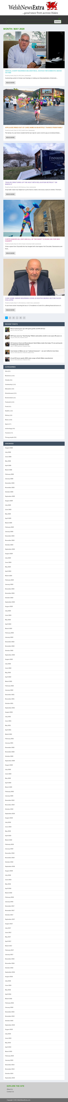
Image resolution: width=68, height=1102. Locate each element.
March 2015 (8, 1051)
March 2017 (8, 945)
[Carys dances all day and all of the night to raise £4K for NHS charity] (34, 218)
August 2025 (9, 500)
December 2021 (9, 694)
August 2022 (9, 659)
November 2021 (9, 699)
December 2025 (9, 483)
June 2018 (8, 879)
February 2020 (9, 791)
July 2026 (8, 452)
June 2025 (8, 509)
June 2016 (8, 985)
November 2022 (9, 646)
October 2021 (9, 703)
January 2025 (9, 531)
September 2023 (10, 602)
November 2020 (9, 751)
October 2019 (9, 809)
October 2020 (9, 756)
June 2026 (8, 456)
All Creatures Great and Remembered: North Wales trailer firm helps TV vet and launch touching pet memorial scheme (36, 343)
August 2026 (9, 448)
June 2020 (8, 774)
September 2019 (10, 813)
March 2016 (8, 998)
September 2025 (10, 496)
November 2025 (9, 487)
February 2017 (9, 950)
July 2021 (8, 716)
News (23, 75)
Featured (22, 337)
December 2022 (9, 641)
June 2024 (8, 562)
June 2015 (8, 1038)
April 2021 (8, 730)
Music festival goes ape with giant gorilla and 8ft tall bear (27, 328)
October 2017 (9, 915)
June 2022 (8, 668)
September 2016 (10, 972)
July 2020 (8, 769)
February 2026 (9, 474)
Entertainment (9, 393)
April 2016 (8, 994)
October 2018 (9, 862)
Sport (6, 424)
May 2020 (8, 778)
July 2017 (8, 928)
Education (8, 388)
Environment (9, 397)
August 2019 (9, 818)
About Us (10, 1089)
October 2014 (9, 1073)
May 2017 (8, 937)
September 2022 (10, 655)
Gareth (11, 75)
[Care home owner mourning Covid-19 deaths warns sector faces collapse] (34, 277)
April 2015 (8, 1047)
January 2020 (9, 796)
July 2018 (8, 875)
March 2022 (8, 681)
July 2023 (8, 611)
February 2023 (9, 633)
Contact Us (10, 1091)
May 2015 (8, 1042)
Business (24, 187)
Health (23, 130)
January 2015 (9, 1060)
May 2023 (8, 619)
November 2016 (9, 963)
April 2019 (8, 835)
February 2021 (9, 738)
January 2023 (9, 637)
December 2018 (9, 853)
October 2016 (9, 967)
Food (6, 406)
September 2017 (10, 919)
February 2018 (9, 897)
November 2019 (9, 804)
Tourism (7, 433)
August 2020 (9, 765)
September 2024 (10, 549)
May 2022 (8, 672)
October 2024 (9, 544)
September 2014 (10, 1078)
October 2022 (9, 650)
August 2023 (9, 606)
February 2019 (9, 844)
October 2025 (9, 492)
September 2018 (10, 866)
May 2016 (8, 990)
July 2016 (8, 981)
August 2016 (9, 976)
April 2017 (8, 941)
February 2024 (9, 580)
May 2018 (8, 884)
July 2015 (8, 1033)
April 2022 (8, 677)
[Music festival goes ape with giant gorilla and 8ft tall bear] (7, 330)
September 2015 (10, 1025)
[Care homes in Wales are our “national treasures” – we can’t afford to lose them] (7, 352)
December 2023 (9, 589)
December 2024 (9, 536)
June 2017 (8, 932)
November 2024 (9, 540)
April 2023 (8, 624)
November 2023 (9, 593)
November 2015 (9, 1016)
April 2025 (8, 518)
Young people (9, 437)
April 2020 (8, 782)
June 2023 (8, 615)
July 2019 (8, 822)
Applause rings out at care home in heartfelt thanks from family (34, 127)
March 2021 (8, 734)
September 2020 (10, 760)
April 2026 (8, 465)
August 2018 (9, 871)
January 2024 (9, 584)
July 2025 (8, 505)
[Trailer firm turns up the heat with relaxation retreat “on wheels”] (34, 161)
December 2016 (9, 959)
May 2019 (8, 831)
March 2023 (8, 628)
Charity (23, 244)
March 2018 (8, 892)
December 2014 (9, 1064)
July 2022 (8, 663)
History (7, 415)
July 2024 (8, 558)
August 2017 (9, 923)
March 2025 (8, 522)
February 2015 (9, 1056)
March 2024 (8, 575)
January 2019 (9, 849)
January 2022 (9, 690)
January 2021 (9, 743)
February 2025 (9, 527)
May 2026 (8, 461)
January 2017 (9, 954)
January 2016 (9, 1007)
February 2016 (9, 1003)
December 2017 (9, 906)
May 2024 (8, 567)
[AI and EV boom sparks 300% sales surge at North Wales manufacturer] (7, 359)
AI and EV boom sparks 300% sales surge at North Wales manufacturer (31, 358)
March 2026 (8, 470)
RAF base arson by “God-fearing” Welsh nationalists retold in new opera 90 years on (36, 336)
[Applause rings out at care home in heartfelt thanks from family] (33, 106)
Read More (10, 82)
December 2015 (9, 1012)
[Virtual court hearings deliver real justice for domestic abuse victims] (34, 49)
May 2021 (8, 725)
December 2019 (9, 800)
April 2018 (8, 888)
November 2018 (9, 857)
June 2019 (8, 826)
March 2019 (8, 840)
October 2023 (9, 597)
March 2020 (8, 787)
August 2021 (9, 712)
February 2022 (9, 685)
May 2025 (8, 514)
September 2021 (10, 708)
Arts (18, 330)
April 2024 (8, 571)
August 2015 (9, 1029)
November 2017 (9, 910)
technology (8, 428)
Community (28, 244)
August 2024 (9, 553)
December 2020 (9, 747)
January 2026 (9, 478)
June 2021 (8, 721)
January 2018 (9, 901)
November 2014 (9, 1069)
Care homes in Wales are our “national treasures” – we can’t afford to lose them (34, 351)
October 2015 (9, 1020)
